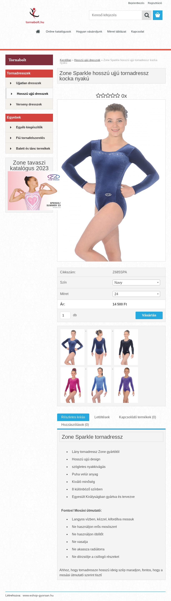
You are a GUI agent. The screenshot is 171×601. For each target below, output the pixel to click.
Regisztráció (155, 3)
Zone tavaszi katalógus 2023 (29, 165)
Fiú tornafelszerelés (30, 138)
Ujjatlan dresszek (28, 83)
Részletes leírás (73, 417)
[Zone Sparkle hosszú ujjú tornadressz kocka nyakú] (111, 101)
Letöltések (102, 417)
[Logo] (34, 15)
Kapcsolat (137, 31)
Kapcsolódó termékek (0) (137, 417)
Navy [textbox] (118, 282)
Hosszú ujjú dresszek (32, 93)
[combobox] (136, 282)
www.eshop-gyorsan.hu (38, 595)
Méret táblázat (116, 31)
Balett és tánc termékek (33, 148)
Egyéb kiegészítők (29, 127)
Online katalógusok (58, 31)
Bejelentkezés (136, 3)
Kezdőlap (65, 60)
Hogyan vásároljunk (89, 31)
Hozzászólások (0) (75, 424)
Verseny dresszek (29, 104)
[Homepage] (38, 31)
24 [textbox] (116, 294)
